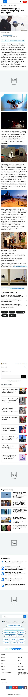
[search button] (24, 616)
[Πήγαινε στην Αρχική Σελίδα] (5, 1)
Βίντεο (2, 669)
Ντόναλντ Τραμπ (10, 635)
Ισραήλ (21, 642)
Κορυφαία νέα (7, 490)
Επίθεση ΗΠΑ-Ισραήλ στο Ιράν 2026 (14, 629)
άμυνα (20, 635)
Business (3, 660)
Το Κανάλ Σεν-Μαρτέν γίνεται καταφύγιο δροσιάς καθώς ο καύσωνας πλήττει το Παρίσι (12, 296)
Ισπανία (7, 642)
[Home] (1, 5)
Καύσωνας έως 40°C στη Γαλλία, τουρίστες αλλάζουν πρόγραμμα (11, 300)
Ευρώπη (3, 657)
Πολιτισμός (21, 312)
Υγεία (14, 642)
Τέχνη (4, 312)
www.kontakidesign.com (19, 266)
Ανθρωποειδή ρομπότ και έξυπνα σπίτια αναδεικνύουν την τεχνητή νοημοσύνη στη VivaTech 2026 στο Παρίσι (11, 306)
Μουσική (21, 639)
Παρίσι (12, 312)
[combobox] (14, 616)
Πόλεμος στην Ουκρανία (10, 632)
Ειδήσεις (5, 5)
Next (2, 663)
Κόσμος (10, 5)
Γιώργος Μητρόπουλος (7, 35)
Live (25, 1)
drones (13, 639)
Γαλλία (14, 5)
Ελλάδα (12, 315)
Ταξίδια (3, 666)
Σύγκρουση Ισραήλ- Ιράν (14, 625)
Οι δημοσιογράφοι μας (6, 672)
